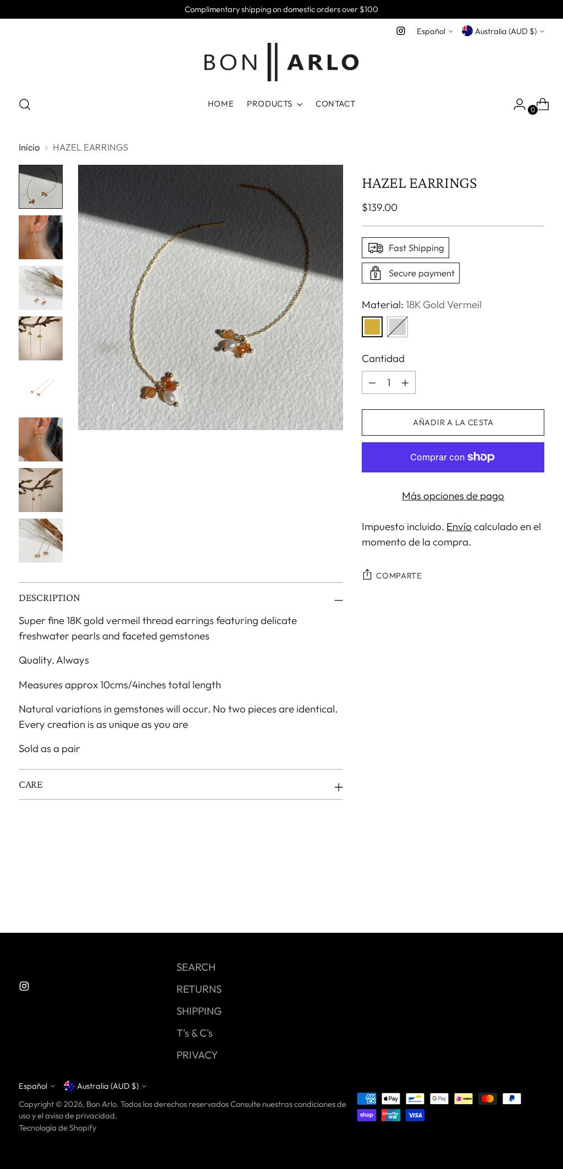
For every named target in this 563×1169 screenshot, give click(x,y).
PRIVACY (197, 1054)
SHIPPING (199, 1010)
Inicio (29, 147)
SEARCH (196, 966)
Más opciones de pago (453, 495)
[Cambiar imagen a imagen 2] (41, 237)
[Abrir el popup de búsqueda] (25, 104)
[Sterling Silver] (397, 326)
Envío (459, 526)
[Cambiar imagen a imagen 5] (41, 389)
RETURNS (199, 988)
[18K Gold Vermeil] (372, 326)
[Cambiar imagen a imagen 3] (41, 288)
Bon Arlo (101, 1104)
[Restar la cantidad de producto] (405, 382)
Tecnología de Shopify (57, 1127)
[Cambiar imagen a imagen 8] (41, 541)
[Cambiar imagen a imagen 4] (41, 338)
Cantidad (383, 358)
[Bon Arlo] (281, 62)
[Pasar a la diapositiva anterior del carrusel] (509, 895)
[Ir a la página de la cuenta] (515, 104)
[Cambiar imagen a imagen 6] (41, 439)
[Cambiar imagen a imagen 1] (41, 187)
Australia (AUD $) (506, 31)
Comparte (399, 575)
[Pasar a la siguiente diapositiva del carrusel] (535, 895)
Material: (422, 304)
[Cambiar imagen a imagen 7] (41, 490)
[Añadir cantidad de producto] (372, 382)
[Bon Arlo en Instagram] (401, 31)
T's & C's (194, 1032)
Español (431, 31)
